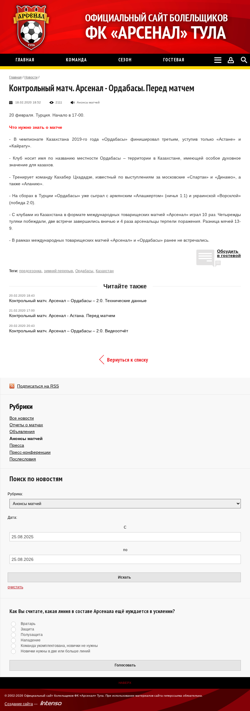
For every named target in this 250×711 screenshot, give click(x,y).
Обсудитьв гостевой (229, 253)
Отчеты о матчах (26, 424)
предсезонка (30, 271)
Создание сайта (19, 704)
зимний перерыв (58, 271)
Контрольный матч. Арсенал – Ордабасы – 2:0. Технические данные (78, 300)
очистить (15, 587)
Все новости (21, 418)
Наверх (125, 682)
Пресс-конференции (30, 452)
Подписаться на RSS (38, 386)
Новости (31, 77)
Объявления (22, 431)
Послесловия (22, 459)
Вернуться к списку (127, 359)
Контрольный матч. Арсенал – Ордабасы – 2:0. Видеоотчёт (68, 330)
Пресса (16, 445)
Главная (15, 77)
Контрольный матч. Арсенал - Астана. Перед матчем (62, 315)
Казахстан (105, 271)
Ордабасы (84, 271)
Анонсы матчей (26, 438)
